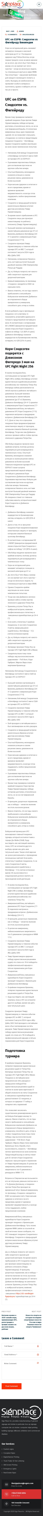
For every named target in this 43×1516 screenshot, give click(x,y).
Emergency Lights (10, 1469)
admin (21, 31)
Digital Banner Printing (11, 1457)
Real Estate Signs (10, 1473)
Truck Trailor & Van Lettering (14, 1461)
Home (5, 15)
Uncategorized (28, 34)
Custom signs (9, 1449)
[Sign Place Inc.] (13, 4)
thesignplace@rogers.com (22, 1483)
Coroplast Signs (9, 1453)
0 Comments (12, 34)
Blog (12, 15)
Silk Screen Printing (10, 1465)
